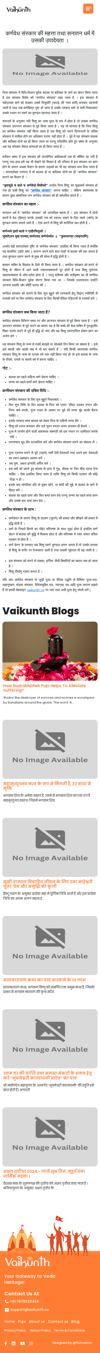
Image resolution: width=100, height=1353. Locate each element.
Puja (22, 1321)
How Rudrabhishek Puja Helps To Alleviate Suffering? (44, 688)
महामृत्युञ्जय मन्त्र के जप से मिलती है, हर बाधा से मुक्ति (47, 786)
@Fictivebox (82, 1343)
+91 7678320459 (24, 1301)
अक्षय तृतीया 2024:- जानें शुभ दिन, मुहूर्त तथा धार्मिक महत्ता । (44, 1174)
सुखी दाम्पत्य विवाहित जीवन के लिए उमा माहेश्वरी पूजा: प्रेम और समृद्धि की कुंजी (47, 884)
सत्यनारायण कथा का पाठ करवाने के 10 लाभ (44, 980)
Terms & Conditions (69, 1330)
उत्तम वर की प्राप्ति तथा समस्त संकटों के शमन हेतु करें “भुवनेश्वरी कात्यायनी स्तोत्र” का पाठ (47, 1076)
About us (37, 1321)
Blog (75, 1321)
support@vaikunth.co (29, 1309)
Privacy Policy (15, 1330)
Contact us (58, 1321)
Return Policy (40, 1330)
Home (9, 1321)
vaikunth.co (35, 590)
